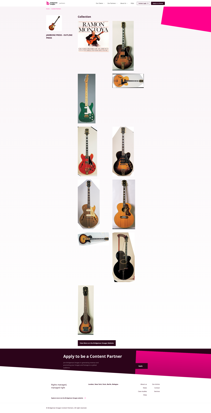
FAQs (132, 3)
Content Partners (56, 9)
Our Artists (156, 384)
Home (48, 9)
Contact (157, 388)
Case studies (142, 391)
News (145, 388)
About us (144, 384)
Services (157, 391)
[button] (100, 3)
